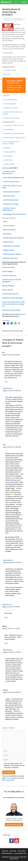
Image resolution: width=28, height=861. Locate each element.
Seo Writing (7, 234)
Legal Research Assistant (11, 246)
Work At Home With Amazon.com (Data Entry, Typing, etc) (13, 304)
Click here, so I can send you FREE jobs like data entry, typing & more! (14, 87)
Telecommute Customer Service (13, 125)
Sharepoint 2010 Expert (10, 108)
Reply (6, 382)
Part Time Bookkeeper (10, 100)
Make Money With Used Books (12, 298)
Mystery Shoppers (8, 286)
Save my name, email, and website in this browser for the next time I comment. (14, 765)
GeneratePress (14, 858)
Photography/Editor (9, 152)
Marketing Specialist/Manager (13, 238)
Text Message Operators (10, 294)
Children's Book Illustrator (11, 118)
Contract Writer (8, 160)
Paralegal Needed (8, 164)
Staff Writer (6, 74)
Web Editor (6, 95)
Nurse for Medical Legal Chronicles (14, 137)
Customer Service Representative (13, 133)
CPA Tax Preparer (9, 225)
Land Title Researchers (11, 200)
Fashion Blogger (8, 129)
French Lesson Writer (10, 70)
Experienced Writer (9, 230)
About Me (5, 851)
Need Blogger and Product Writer (14, 214)
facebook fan (8, 36)
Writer (5, 221)
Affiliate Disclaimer (7, 853)
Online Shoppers (7, 271)
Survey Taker (6, 302)
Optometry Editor (9, 196)
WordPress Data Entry (10, 258)
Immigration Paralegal (11, 204)
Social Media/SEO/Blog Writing (13, 177)
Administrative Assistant (11, 192)
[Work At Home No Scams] (6, 2)
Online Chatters (7, 290)
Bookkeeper (7, 148)
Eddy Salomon (7, 388)
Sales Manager (7, 156)
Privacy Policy (22, 851)
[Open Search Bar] (16, 2)
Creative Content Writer (11, 181)
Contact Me (13, 851)
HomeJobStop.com (19, 314)
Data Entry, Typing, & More (11, 310)
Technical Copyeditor (10, 104)
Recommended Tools (20, 853)
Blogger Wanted (8, 250)
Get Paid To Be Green (9, 275)
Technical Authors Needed (12, 254)
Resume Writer (8, 242)
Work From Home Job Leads (13, 331)
